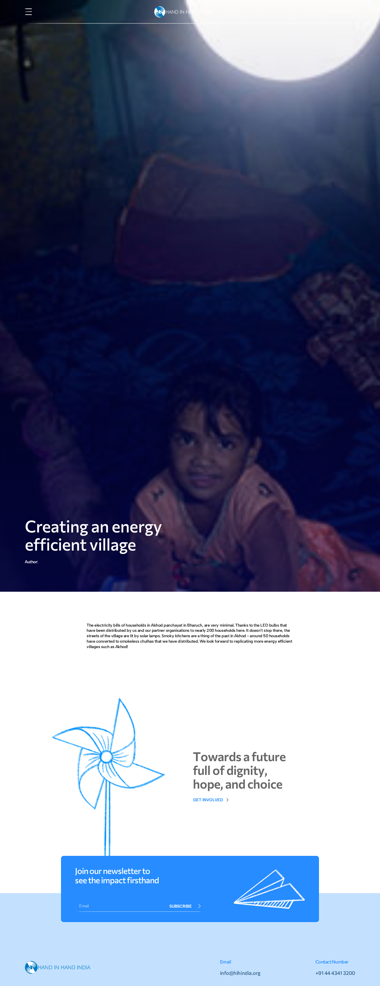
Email (84, 905)
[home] (183, 12)
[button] (28, 12)
